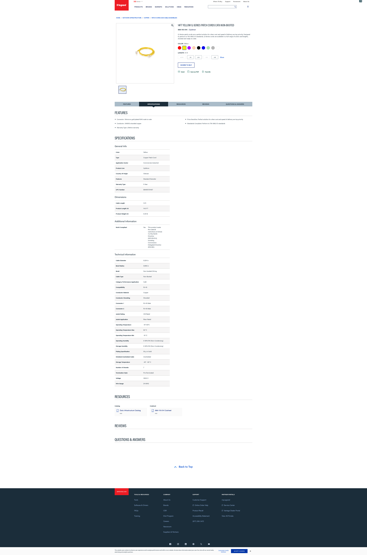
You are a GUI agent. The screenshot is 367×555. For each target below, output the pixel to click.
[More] (222, 57)
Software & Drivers (141, 505)
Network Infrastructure (132, 18)
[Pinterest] (193, 544)
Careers (166, 521)
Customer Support (199, 500)
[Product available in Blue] (203, 48)
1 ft (190, 57)
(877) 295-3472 (198, 521)
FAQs (136, 510)
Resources (181, 104)
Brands (165, 505)
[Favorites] (248, 6)
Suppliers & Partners (171, 532)
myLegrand (226, 500)
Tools (136, 500)
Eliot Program (168, 516)
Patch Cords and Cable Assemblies (164, 18)
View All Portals (227, 516)
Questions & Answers (235, 104)
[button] (172, 25)
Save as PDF (194, 72)
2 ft (198, 57)
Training (137, 516)
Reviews (205, 104)
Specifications (153, 104)
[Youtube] (209, 544)
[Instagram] (178, 544)
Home (118, 18)
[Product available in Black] (198, 48)
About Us (166, 500)
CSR (165, 510)
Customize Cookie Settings (223, 551)
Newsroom (167, 526)
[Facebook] (170, 544)
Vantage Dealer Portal (232, 510)
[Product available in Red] (179, 48)
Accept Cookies (239, 551)
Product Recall (198, 510)
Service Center (229, 505)
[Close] (250, 551)
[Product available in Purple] (189, 48)
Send (182, 72)
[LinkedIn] (186, 544)
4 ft (215, 57)
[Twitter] (201, 544)
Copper (146, 18)
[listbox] (145, 53)
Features (127, 104)
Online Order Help (201, 505)
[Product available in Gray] (213, 48)
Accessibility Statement (201, 516)
